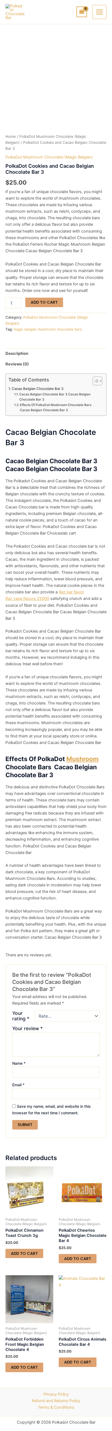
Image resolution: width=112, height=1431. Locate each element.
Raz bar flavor (71, 592)
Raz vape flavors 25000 (27, 598)
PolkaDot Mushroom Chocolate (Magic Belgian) (49, 157)
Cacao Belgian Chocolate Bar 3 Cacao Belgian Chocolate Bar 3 (55, 396)
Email (18, 1084)
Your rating (20, 1016)
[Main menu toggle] (99, 12)
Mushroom (82, 759)
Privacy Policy (56, 1394)
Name (19, 1063)
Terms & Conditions (56, 1407)
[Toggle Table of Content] (95, 381)
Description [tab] (16, 353)
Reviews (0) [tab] (17, 364)
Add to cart (44, 302)
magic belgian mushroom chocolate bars (48, 329)
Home (10, 136)
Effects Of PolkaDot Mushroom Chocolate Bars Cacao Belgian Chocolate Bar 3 (56, 407)
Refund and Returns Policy (56, 1400)
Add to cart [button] (24, 1253)
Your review (27, 1028)
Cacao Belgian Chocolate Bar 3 (37, 388)
